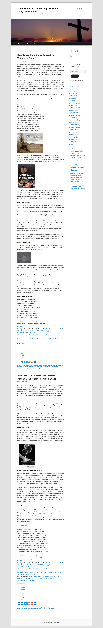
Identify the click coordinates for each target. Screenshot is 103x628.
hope (71, 167)
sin (71, 186)
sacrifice (78, 181)
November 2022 (74, 120)
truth (80, 188)
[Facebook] (19, 362)
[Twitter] (25, 362)
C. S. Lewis (60, 365)
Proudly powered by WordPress (51, 622)
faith (81, 162)
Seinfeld (82, 181)
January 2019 (73, 134)
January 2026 (73, 105)
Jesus (35, 366)
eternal (19, 366)
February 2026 (73, 103)
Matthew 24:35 (40, 366)
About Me (29, 44)
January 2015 (73, 141)
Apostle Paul (80, 151)
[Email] (28, 362)
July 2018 (72, 136)
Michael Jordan (47, 366)
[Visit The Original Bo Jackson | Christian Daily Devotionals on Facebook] (79, 51)
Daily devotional (81, 155)
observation (79, 177)
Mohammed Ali (55, 366)
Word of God (49, 368)
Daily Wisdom (74, 158)
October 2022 (73, 122)
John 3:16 (72, 173)
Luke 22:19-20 (20, 608)
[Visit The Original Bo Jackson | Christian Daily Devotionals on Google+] (71, 51)
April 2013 (72, 144)
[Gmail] (31, 362)
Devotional (73, 160)
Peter (79, 179)
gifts (71, 165)
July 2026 (72, 95)
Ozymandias (20, 368)
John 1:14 (79, 170)
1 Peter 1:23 (54, 365)
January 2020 (73, 129)
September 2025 (74, 112)
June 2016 (72, 139)
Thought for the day (37, 365)
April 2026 (72, 100)
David (80, 158)
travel (77, 188)
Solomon (75, 187)
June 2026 (72, 97)
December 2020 (74, 127)
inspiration (76, 167)
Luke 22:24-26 (27, 608)
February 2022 (73, 124)
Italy (83, 167)
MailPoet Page (21, 44)
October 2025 (73, 110)
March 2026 (73, 102)
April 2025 (72, 114)
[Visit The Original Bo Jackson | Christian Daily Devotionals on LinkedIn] (75, 51)
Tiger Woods (51, 608)
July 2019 (72, 132)
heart (81, 165)
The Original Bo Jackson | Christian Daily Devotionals (37, 10)
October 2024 (73, 119)
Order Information (46, 44)
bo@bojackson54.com (76, 87)
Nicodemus (72, 177)
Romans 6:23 (73, 181)
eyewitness (79, 160)
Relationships (37, 368)
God (32, 366)
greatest (58, 607)
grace (78, 165)
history (83, 165)
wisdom (83, 188)
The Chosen (73, 188)
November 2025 (74, 109)
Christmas (73, 155)
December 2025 (74, 107)
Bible (72, 153)
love (83, 173)
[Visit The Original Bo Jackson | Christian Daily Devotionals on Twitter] (77, 51)
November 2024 (74, 117)
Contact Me (37, 44)
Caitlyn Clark (49, 607)
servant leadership (43, 608)
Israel (81, 167)
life (81, 173)
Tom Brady (43, 368)
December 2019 (74, 131)
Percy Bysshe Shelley (29, 368)
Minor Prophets (73, 175)
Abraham (72, 151)
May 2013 (72, 143)
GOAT (29, 366)
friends (83, 162)
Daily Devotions (25, 365)
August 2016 (73, 137)
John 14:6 (78, 173)
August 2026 (73, 93)
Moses (79, 175)
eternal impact (24, 366)
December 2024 (74, 115)
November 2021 (74, 126)
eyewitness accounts (74, 162)
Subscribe (74, 76)
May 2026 (72, 98)
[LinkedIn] (22, 362)
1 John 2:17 (48, 365)
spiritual (80, 186)
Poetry (31, 365)
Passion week (73, 179)
